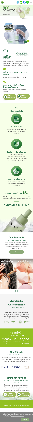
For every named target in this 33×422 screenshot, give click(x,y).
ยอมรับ (25, 419)
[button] (14, 291)
